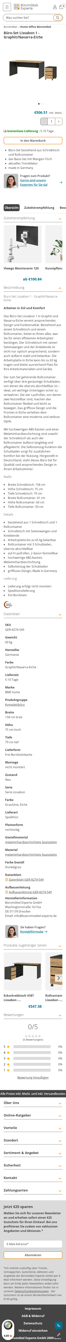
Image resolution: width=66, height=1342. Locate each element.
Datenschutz (33, 1323)
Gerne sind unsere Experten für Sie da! (33, 182)
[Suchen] (57, 18)
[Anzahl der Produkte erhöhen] (58, 121)
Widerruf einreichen (33, 1331)
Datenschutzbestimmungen (32, 1291)
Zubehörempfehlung (39, 208)
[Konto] (55, 7)
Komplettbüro (15, 705)
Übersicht (12, 208)
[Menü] (7, 7)
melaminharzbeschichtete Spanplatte (31, 842)
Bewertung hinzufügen (33, 1078)
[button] (33, 17)
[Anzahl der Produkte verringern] (44, 121)
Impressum (33, 1309)
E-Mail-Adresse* (18, 1244)
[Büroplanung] (58, 1334)
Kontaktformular (32, 932)
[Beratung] (58, 1325)
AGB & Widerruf (33, 1316)
